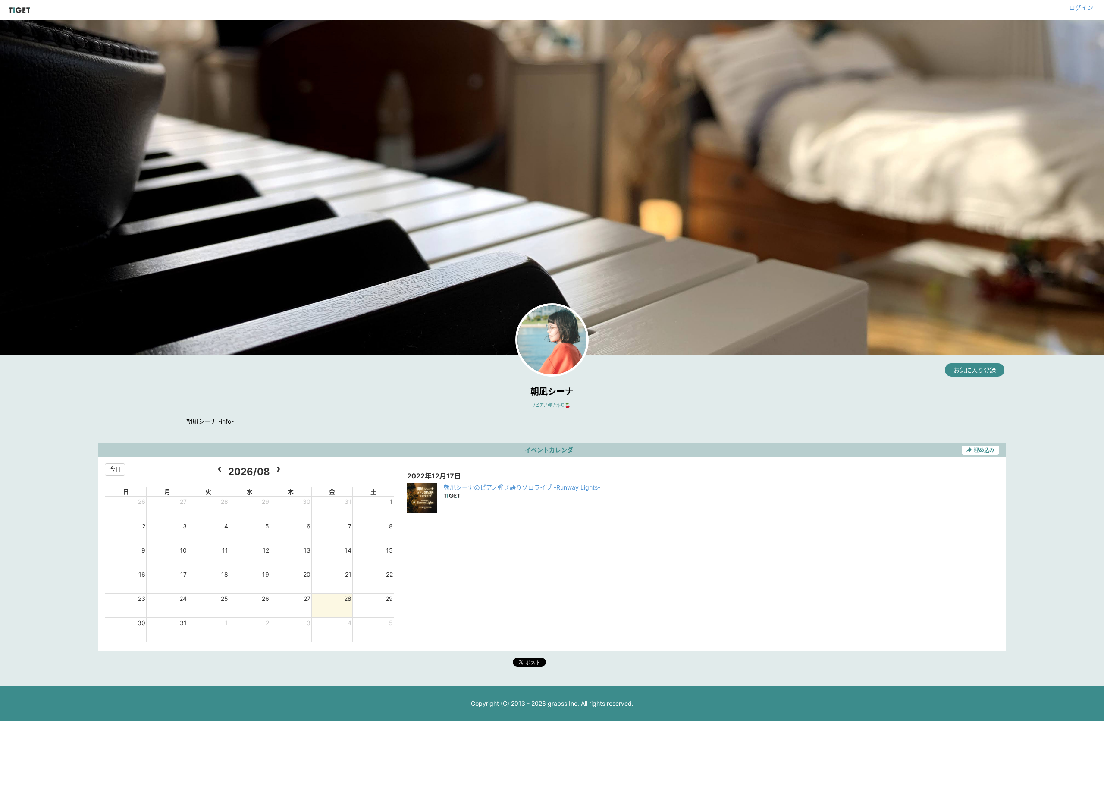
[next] (278, 469)
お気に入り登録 (974, 370)
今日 (115, 469)
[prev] (219, 469)
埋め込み (984, 450)
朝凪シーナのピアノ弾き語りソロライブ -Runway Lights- (522, 487)
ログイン (1081, 7)
